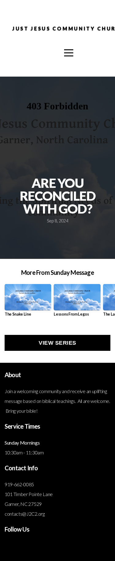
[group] (28, 302)
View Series (57, 343)
